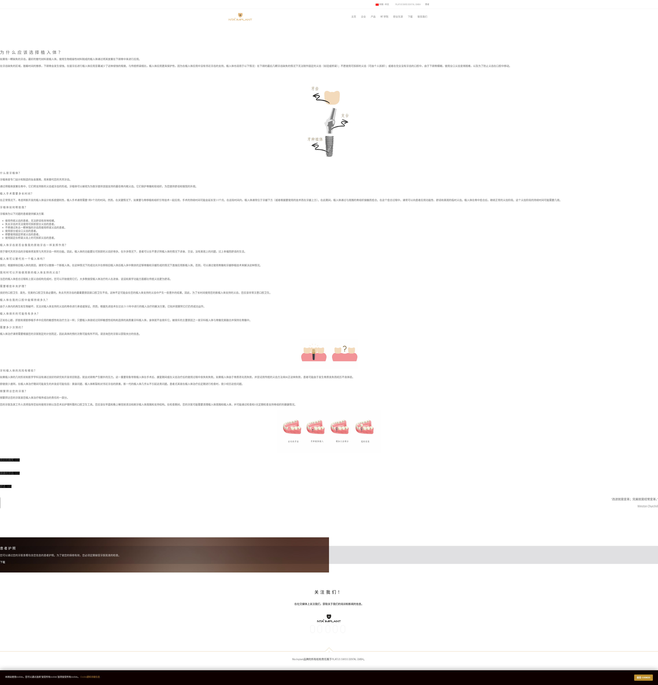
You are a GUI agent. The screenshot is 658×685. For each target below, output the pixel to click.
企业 (363, 16)
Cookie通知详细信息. (90, 677)
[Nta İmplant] (240, 12)
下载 (410, 16)
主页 (353, 16)
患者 (427, 4)
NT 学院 (384, 16)
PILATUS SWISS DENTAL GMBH (408, 4)
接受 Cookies (643, 677)
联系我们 (422, 16)
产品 (373, 16)
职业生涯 (398, 16)
